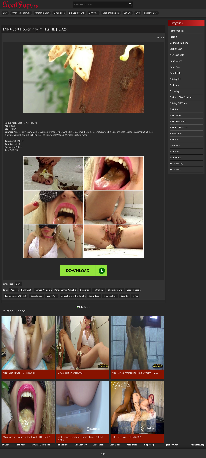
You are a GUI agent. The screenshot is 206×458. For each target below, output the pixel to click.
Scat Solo (174, 139)
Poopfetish (175, 73)
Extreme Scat (150, 12)
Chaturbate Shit (115, 289)
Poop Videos (176, 60)
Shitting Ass (175, 79)
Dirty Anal (93, 12)
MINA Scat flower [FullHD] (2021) (19, 372)
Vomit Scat (175, 145)
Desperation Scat (111, 12)
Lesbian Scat (176, 48)
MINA (135, 296)
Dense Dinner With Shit (65, 289)
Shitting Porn (176, 133)
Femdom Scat (177, 30)
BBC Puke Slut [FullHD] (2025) (127, 436)
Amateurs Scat (42, 12)
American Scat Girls (21, 12)
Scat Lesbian (176, 115)
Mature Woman (43, 289)
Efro (138, 12)
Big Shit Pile (59, 12)
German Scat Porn (179, 42)
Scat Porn (174, 151)
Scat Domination (178, 121)
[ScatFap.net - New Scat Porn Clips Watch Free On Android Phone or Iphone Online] (20, 4)
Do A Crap (84, 289)
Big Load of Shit (76, 12)
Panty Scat (26, 289)
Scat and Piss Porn (179, 127)
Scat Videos (94, 296)
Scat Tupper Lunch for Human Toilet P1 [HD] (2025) (80, 438)
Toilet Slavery (176, 163)
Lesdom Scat (133, 289)
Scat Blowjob (36, 296)
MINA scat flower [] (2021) (71, 372)
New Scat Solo (177, 54)
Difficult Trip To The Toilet (72, 296)
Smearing (174, 91)
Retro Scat (98, 289)
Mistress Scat (110, 296)
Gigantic (124, 296)
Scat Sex (174, 109)
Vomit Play (51, 296)
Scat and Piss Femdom (181, 97)
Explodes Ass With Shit (15, 296)
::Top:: (103, 453)
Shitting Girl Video (178, 103)
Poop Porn (175, 67)
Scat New (174, 85)
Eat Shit (127, 12)
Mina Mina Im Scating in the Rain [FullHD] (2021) (27, 436)
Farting (173, 36)
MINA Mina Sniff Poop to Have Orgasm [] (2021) (136, 372)
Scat (5, 12)
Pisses (14, 289)
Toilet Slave (175, 169)
